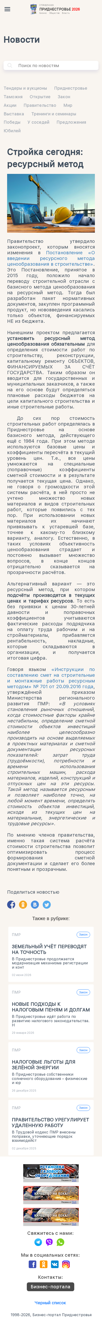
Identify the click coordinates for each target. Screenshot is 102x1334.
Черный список (50, 1302)
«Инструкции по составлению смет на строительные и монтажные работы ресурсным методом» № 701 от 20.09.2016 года (51, 678)
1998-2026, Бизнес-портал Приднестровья (51, 1315)
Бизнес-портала (50, 1287)
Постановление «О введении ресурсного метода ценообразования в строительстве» (51, 258)
